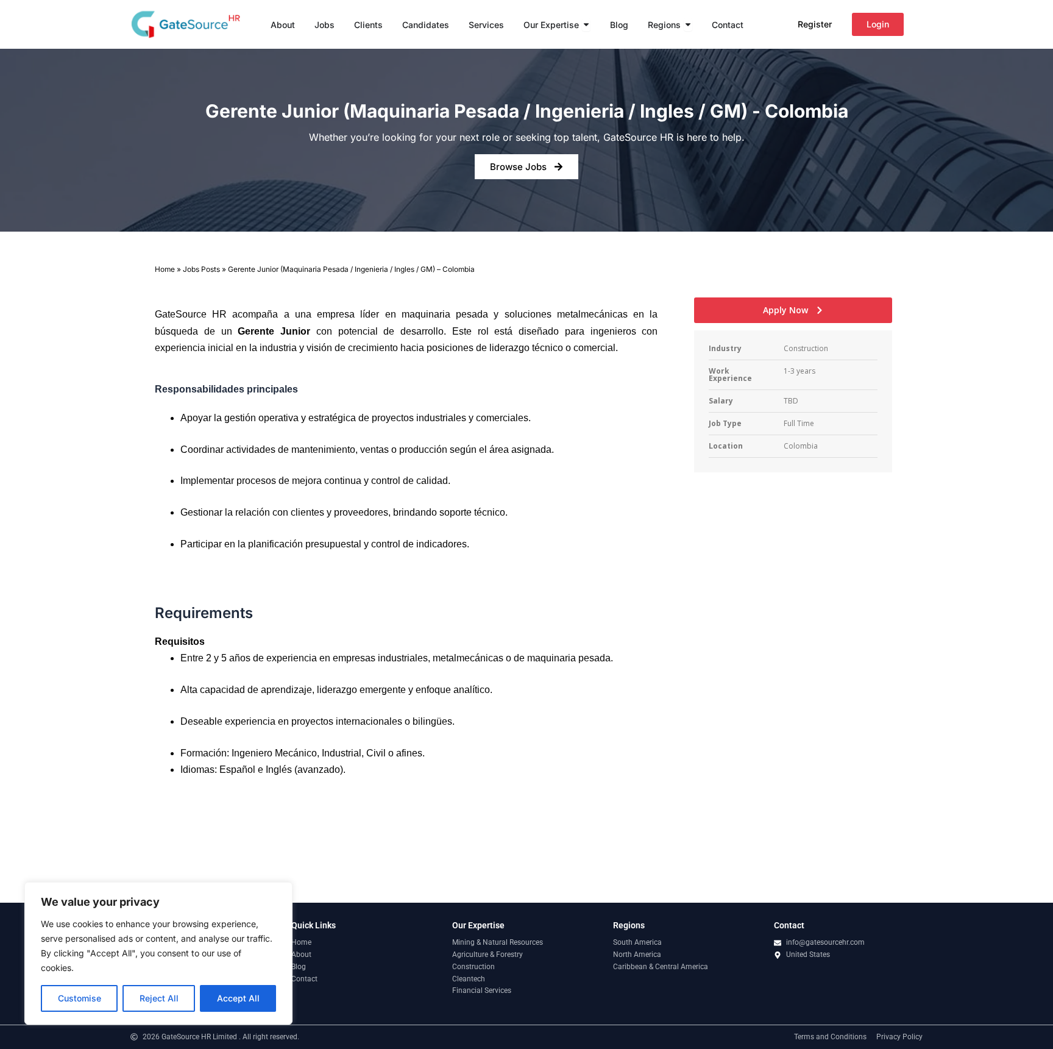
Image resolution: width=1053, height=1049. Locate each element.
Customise (79, 998)
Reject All (159, 998)
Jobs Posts (201, 269)
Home (165, 269)
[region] (158, 953)
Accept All (238, 998)
